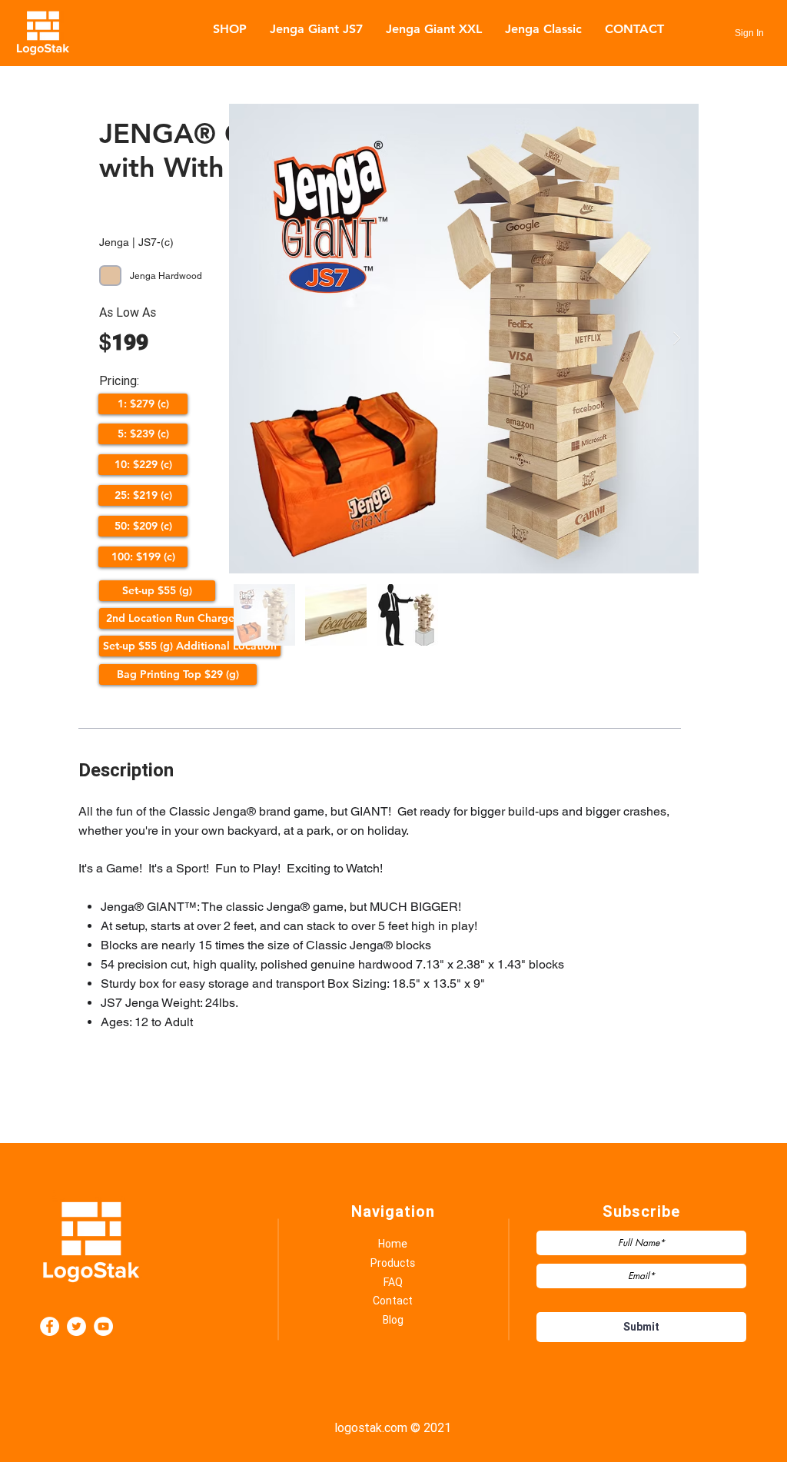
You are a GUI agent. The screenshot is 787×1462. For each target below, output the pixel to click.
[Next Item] (676, 338)
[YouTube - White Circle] (103, 1326)
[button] (143, 404)
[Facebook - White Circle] (49, 1326)
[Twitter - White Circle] (76, 1326)
